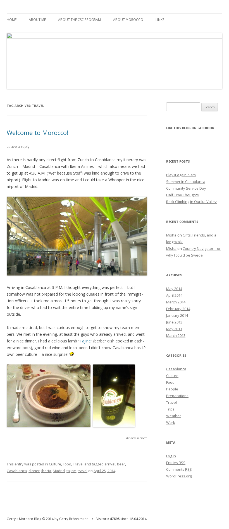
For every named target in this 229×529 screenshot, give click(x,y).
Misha (171, 235)
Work (170, 422)
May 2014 (174, 288)
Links (160, 19)
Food (67, 464)
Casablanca (17, 470)
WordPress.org (179, 476)
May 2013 (174, 328)
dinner (34, 470)
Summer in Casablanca (185, 181)
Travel (78, 464)
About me (37, 19)
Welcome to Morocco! (37, 132)
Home (11, 19)
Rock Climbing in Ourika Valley (191, 201)
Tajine (85, 341)
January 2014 (177, 315)
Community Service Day (186, 188)
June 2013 (174, 322)
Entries (175, 462)
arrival (109, 464)
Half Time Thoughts (182, 194)
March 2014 (175, 302)
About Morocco (128, 19)
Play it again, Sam (181, 174)
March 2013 (175, 335)
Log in (171, 455)
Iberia (46, 470)
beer (121, 464)
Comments (179, 469)
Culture (55, 464)
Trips (170, 409)
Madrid (59, 470)
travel (82, 470)
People (172, 389)
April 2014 (174, 295)
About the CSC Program (79, 19)
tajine (71, 470)
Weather (173, 415)
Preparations (177, 395)
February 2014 (178, 308)
